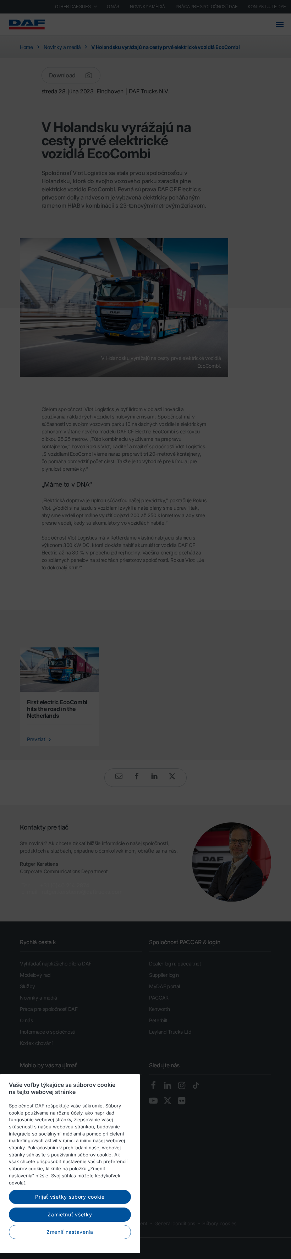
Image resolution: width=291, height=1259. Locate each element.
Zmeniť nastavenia (69, 1232)
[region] (70, 1163)
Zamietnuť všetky (70, 1214)
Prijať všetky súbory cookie (70, 1197)
